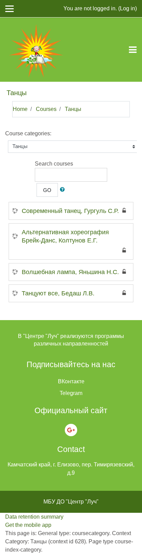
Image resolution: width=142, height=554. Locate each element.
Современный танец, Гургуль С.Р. (70, 210)
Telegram (71, 393)
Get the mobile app (28, 525)
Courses (46, 109)
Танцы (73, 109)
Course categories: (28, 133)
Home (20, 109)
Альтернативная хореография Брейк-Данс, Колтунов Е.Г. (65, 236)
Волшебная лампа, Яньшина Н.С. (70, 272)
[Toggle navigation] (133, 50)
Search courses (54, 164)
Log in (127, 8)
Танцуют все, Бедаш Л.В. (58, 293)
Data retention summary (34, 517)
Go (47, 190)
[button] (63, 190)
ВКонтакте (71, 381)
